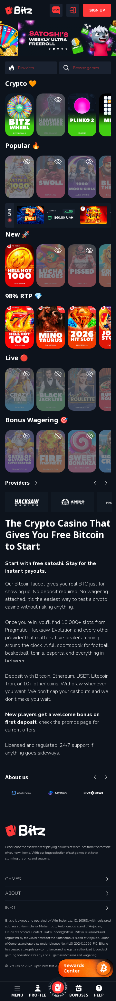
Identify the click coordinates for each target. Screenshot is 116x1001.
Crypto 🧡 (21, 83)
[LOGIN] (72, 10)
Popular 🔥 (22, 145)
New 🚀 (17, 234)
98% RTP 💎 (23, 296)
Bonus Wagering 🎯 (36, 420)
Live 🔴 (16, 358)
